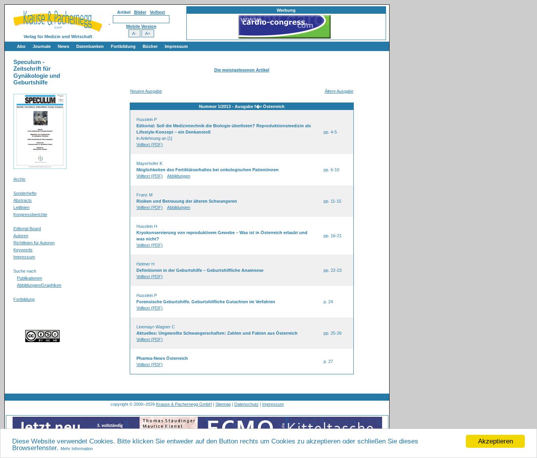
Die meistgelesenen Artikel (241, 70)
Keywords (23, 249)
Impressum (176, 46)
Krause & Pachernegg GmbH (184, 404)
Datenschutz (246, 404)
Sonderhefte (25, 193)
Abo (21, 46)
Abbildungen (178, 176)
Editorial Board (27, 228)
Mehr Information (77, 448)
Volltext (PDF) (149, 144)
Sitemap (223, 404)
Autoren (20, 235)
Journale (42, 46)
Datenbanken (90, 46)
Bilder (140, 12)
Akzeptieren (495, 441)
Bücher (150, 46)
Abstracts (22, 200)
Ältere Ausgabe (339, 91)
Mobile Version (141, 26)
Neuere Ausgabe (146, 91)
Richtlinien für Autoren (34, 242)
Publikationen (29, 278)
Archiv (19, 179)
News (63, 46)
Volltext (157, 12)
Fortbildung (123, 46)
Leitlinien (21, 207)
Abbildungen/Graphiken (39, 285)
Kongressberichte (30, 214)
